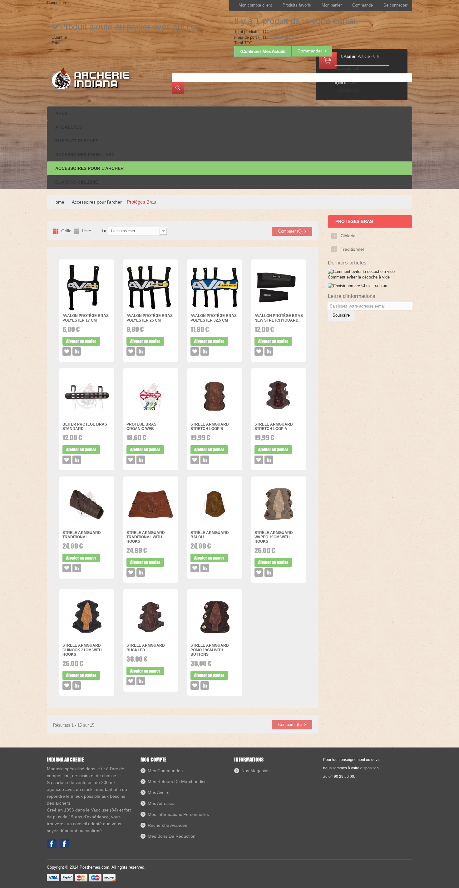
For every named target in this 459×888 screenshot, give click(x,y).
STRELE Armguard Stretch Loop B (209, 426)
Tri (103, 230)
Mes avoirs (158, 792)
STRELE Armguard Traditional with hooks (145, 537)
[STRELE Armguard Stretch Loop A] (278, 396)
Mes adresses (161, 803)
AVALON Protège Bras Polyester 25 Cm (149, 317)
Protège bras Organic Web (141, 426)
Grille (66, 231)
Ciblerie (348, 235)
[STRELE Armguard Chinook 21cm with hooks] (86, 617)
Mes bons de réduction (171, 836)
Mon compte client (255, 5)
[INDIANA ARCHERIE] (89, 79)
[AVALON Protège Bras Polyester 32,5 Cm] (214, 288)
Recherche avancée (167, 825)
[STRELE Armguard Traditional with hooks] (150, 505)
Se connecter (395, 5)
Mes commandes (165, 770)
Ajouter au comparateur (76, 351)
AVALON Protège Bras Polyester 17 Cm (85, 317)
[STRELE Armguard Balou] (214, 505)
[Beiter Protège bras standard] (86, 396)
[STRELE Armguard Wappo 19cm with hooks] (278, 505)
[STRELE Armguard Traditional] (86, 505)
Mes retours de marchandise (177, 781)
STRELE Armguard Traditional (81, 534)
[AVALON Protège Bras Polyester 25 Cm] (150, 288)
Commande (362, 5)
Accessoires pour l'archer (97, 202)
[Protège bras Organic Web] (150, 396)
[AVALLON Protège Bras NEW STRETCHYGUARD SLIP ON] (278, 288)
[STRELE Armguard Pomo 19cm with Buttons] (214, 617)
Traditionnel (352, 249)
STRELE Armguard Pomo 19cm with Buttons (209, 650)
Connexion (56, 2)
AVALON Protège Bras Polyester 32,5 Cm (213, 317)
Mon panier (332, 5)
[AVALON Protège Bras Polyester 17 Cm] (86, 288)
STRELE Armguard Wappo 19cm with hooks (273, 537)
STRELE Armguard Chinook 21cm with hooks (82, 650)
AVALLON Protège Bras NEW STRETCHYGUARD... (278, 317)
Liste (86, 231)
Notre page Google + (64, 843)
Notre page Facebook (52, 843)
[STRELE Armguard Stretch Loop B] (214, 396)
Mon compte (153, 759)
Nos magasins (255, 770)
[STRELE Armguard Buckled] (150, 617)
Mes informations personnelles (178, 814)
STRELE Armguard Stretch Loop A (273, 426)
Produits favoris (297, 5)
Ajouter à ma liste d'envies (66, 351)
